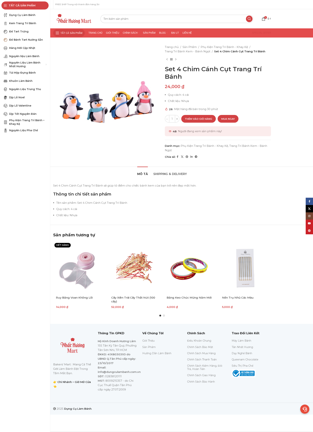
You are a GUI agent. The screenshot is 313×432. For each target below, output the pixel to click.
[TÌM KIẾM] (249, 19)
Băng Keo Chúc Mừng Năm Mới (189, 297)
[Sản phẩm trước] (167, 59)
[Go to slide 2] (164, 315)
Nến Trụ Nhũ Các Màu (238, 297)
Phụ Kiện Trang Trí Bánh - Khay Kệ (224, 47)
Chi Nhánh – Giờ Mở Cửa (74, 382)
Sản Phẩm (190, 47)
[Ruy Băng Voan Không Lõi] (79, 267)
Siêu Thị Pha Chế (242, 365)
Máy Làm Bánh (241, 340)
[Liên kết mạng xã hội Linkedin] (191, 156)
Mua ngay (228, 118)
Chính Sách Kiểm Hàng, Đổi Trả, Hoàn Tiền (204, 367)
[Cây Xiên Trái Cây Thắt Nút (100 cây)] (134, 267)
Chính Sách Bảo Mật (200, 347)
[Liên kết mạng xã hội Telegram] (196, 156)
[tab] (142, 172)
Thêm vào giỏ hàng (198, 118)
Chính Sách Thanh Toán (202, 359)
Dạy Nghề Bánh (242, 353)
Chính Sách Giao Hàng (201, 375)
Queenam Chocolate (245, 359)
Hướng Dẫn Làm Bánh (156, 353)
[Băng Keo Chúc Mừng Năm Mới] (190, 267)
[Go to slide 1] (160, 315)
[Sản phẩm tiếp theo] (176, 59)
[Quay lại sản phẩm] (171, 59)
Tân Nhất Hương (242, 347)
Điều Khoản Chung (199, 340)
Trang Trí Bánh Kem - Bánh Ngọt (187, 51)
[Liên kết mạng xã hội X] (182, 156)
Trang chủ (172, 47)
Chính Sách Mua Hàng (201, 353)
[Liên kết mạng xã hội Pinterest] (187, 156)
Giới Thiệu (148, 340)
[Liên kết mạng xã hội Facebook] (177, 156)
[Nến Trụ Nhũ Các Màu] (245, 267)
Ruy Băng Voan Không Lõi (74, 297)
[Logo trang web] (74, 18)
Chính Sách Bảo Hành (201, 381)
